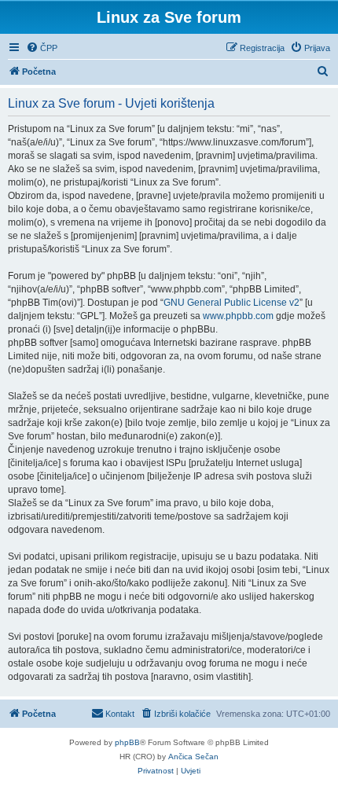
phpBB (127, 742)
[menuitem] (41, 48)
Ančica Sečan (193, 756)
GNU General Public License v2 (231, 302)
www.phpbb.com (238, 315)
